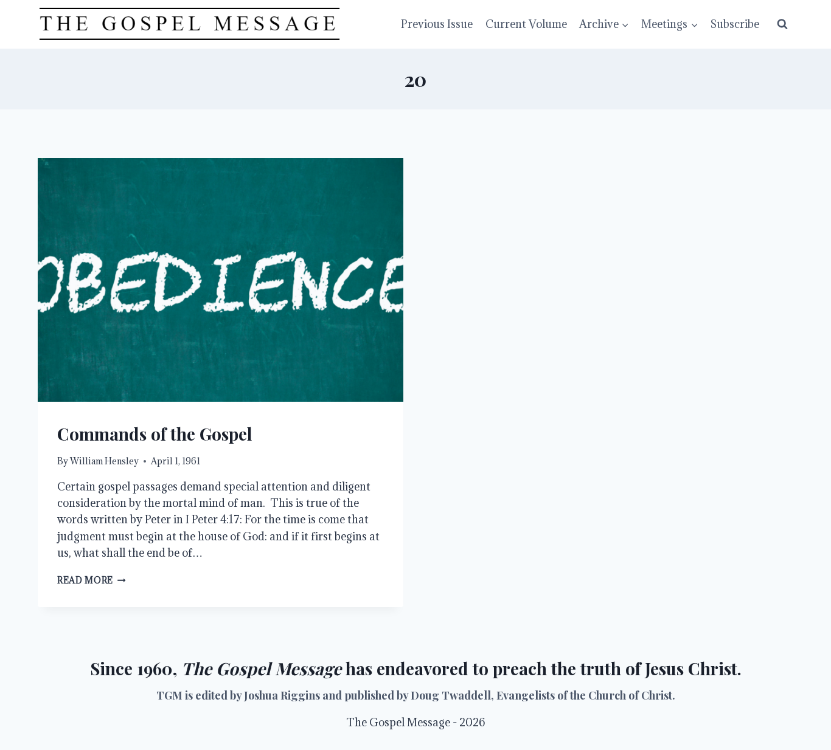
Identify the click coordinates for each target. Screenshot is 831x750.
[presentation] (220, 280)
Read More (91, 580)
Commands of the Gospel (154, 433)
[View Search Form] (782, 24)
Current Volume (526, 24)
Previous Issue (437, 24)
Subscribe (735, 24)
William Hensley (104, 461)
